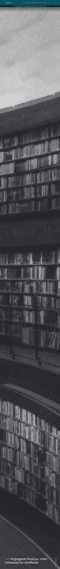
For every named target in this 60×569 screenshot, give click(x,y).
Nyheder (40, 2)
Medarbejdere (34, 2)
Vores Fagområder (26, 2)
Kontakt (45, 2)
